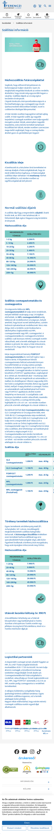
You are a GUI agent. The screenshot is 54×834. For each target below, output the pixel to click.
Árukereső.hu (27, 762)
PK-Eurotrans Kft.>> (46, 730)
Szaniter (28, 17)
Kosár (40, 6)
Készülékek (7, 17)
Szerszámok (37, 17)
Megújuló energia (18, 17)
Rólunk (27, 789)
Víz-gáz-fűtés (47, 17)
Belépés (35, 6)
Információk (27, 781)
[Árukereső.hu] (27, 759)
